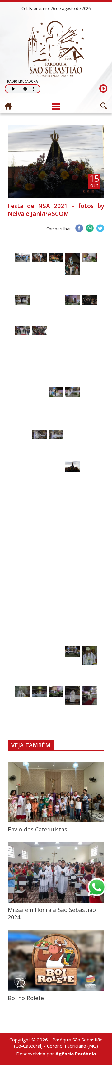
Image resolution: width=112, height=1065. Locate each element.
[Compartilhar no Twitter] (100, 229)
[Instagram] (103, 88)
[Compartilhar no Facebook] (79, 229)
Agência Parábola (75, 1053)
